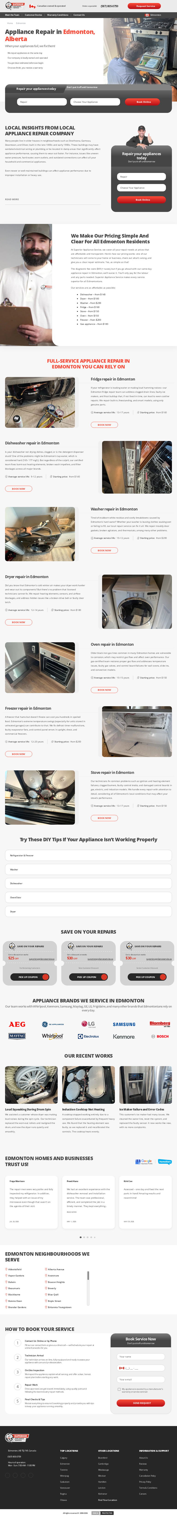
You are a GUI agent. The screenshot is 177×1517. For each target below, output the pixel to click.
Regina (63, 1493)
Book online (144, 101)
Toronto (63, 1469)
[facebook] (7, 1475)
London (102, 1487)
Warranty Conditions (57, 14)
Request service (145, 6)
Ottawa (63, 1500)
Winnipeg (64, 1475)
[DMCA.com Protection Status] (102, 1513)
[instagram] (23, 1475)
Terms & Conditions (148, 1487)
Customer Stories (33, 14)
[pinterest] (15, 1475)
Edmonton (65, 1463)
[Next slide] (127, 1236)
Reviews (143, 1463)
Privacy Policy (145, 1481)
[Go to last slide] (50, 1236)
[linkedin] (30, 1475)
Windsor (102, 1475)
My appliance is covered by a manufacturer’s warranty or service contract (142, 1390)
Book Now (104, 424)
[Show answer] (166, 855)
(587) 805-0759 (109, 6)
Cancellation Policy (147, 1475)
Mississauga (103, 1469)
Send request (142, 1403)
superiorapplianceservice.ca (41, 959)
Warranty (143, 1469)
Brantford (102, 1457)
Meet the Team (12, 14)
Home (10, 23)
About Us (143, 1457)
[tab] (81, 1237)
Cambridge (103, 1463)
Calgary (63, 1457)
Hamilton (102, 1481)
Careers (142, 1493)
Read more (12, 199)
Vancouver (65, 1487)
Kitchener (102, 1493)
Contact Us (79, 14)
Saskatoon (65, 1481)
